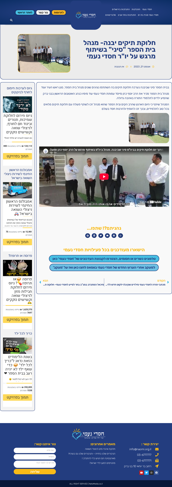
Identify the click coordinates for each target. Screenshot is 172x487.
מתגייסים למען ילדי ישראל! (102, 463)
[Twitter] (146, 473)
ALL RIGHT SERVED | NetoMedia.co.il (86, 484)
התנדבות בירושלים (121, 9)
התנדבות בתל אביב (127, 15)
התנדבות (136, 9)
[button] (11, 20)
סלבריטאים (110, 15)
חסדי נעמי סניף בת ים (148, 15)
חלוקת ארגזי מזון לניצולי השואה (100, 448)
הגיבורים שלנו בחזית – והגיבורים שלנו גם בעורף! (92, 453)
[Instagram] (151, 473)
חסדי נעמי (147, 9)
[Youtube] (141, 473)
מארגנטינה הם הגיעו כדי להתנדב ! (98, 458)
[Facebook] (156, 473)
